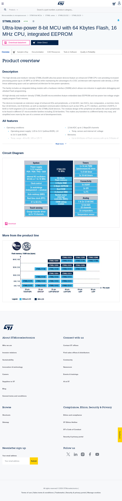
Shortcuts (6, 415)
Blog (4, 389)
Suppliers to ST (8, 381)
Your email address (9, 456)
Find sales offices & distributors (76, 353)
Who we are (7, 345)
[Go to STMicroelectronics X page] (68, 455)
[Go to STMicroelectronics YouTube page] (97, 455)
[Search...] (5, 9)
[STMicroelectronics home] (61, 3)
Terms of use (26, 493)
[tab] (5, 52)
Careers (5, 374)
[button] (2, 3)
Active (26, 21)
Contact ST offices (70, 345)
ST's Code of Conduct (72, 429)
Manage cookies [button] (94, 493)
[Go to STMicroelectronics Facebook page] (90, 455)
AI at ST (66, 381)
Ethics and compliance (72, 415)
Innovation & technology (12, 367)
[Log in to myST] (119, 3)
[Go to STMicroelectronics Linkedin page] (75, 455)
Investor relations (9, 353)
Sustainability (8, 360)
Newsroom (67, 367)
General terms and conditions (14, 396)
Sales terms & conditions (43, 493)
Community (68, 360)
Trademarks (60, 493)
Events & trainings (70, 374)
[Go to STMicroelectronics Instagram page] (82, 455)
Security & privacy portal (73, 437)
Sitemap (5, 422)
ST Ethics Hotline (70, 422)
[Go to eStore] (114, 3)
